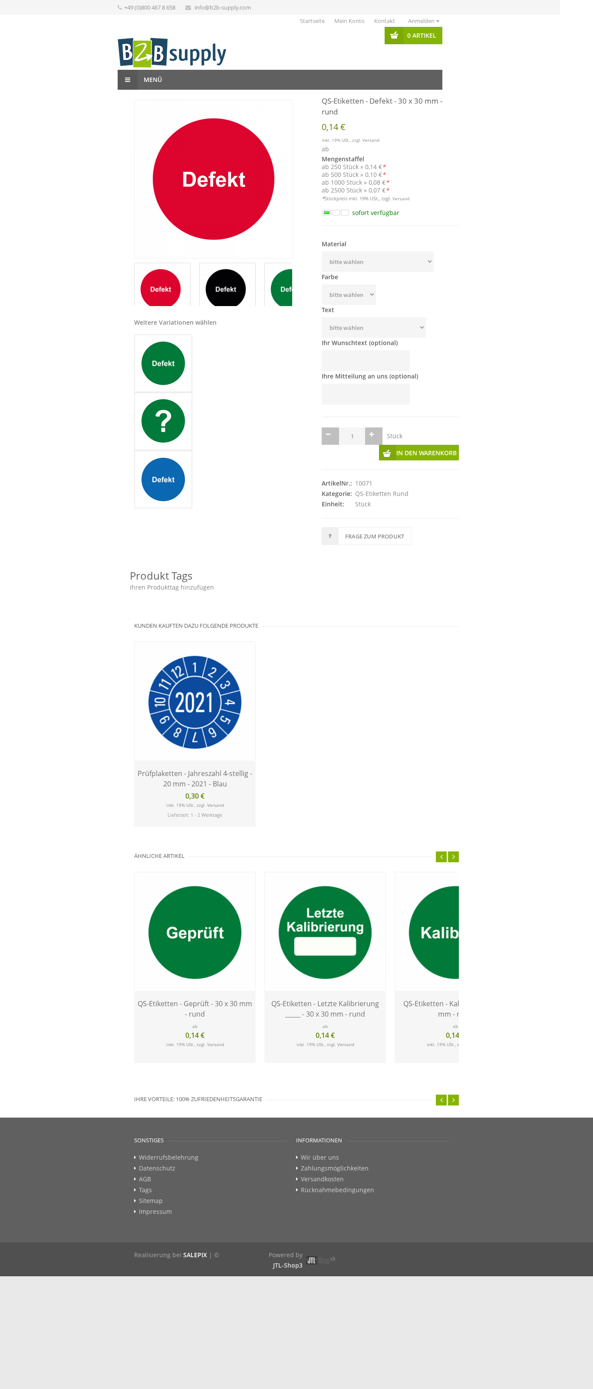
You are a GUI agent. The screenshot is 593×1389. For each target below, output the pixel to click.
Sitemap (151, 1201)
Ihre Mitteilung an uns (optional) (370, 376)
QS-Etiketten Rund (382, 493)
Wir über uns (320, 1157)
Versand (370, 140)
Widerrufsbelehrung (168, 1157)
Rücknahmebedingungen (337, 1190)
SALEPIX (195, 1255)
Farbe (330, 277)
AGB (145, 1179)
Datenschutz (157, 1168)
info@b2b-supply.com (222, 7)
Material (334, 244)
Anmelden (421, 21)
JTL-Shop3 (288, 1265)
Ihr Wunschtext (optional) (360, 343)
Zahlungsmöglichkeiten (335, 1168)
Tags (145, 1190)
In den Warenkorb (426, 453)
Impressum (155, 1212)
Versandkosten (322, 1179)
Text (328, 310)
